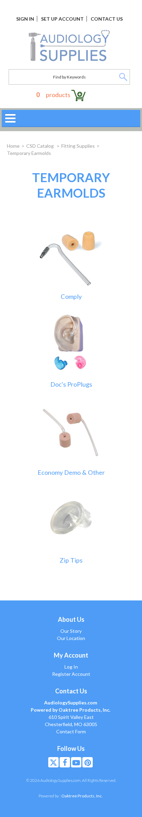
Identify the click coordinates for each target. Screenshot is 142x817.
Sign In (25, 19)
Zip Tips (71, 560)
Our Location (71, 638)
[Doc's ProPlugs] (71, 343)
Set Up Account (62, 19)
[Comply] (71, 255)
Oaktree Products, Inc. (82, 795)
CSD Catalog (40, 146)
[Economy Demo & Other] (71, 431)
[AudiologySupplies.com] (69, 45)
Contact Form (71, 731)
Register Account (71, 674)
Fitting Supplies (78, 146)
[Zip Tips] (71, 519)
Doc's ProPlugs (71, 384)
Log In (71, 667)
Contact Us (107, 19)
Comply (71, 296)
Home (13, 146)
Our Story (71, 631)
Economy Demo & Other (71, 472)
